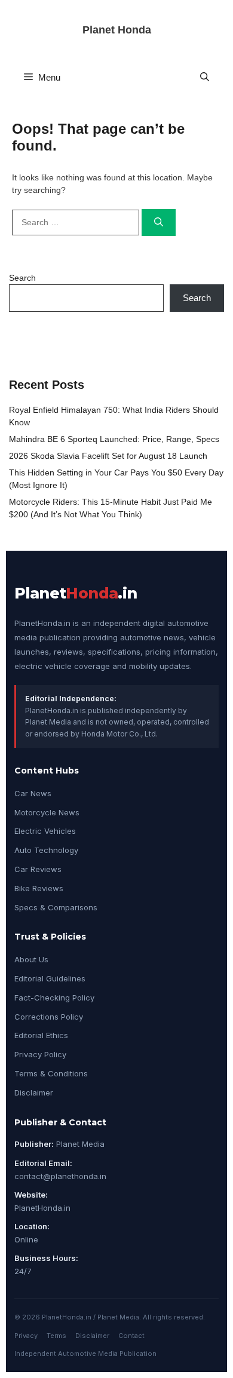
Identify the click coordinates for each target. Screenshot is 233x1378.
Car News (32, 793)
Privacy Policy (40, 1054)
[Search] (159, 222)
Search (22, 278)
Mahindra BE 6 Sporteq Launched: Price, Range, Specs (114, 439)
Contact (131, 1335)
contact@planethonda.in (60, 1176)
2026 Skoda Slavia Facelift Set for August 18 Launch (108, 456)
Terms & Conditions (51, 1073)
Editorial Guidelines (49, 978)
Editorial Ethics (41, 1035)
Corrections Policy (48, 1016)
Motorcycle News (46, 812)
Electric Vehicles (45, 831)
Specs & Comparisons (55, 907)
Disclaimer (33, 1092)
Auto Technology (46, 850)
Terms (56, 1335)
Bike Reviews (38, 888)
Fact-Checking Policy (54, 997)
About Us (31, 959)
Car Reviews (38, 869)
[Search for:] (77, 222)
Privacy (26, 1335)
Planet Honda (116, 30)
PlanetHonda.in (42, 1208)
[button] (204, 77)
